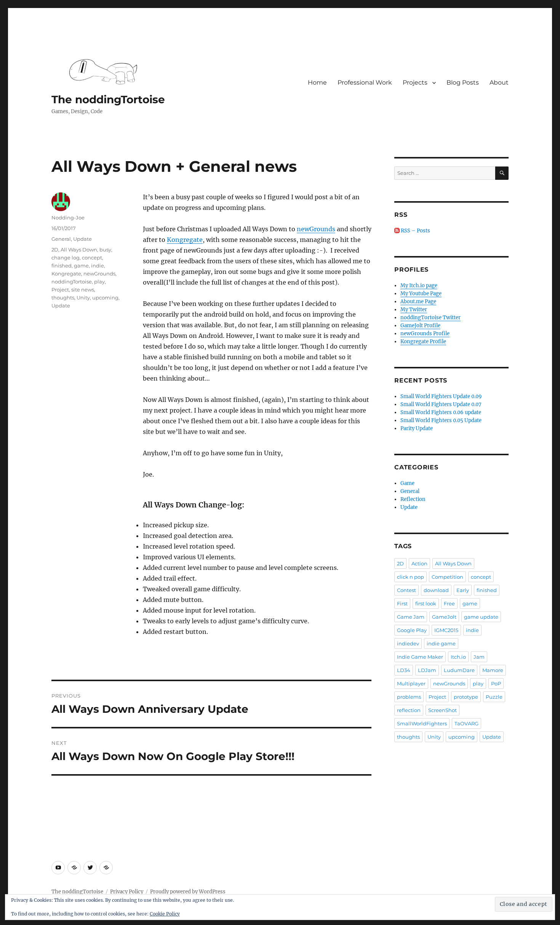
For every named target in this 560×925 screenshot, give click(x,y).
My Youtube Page (421, 293)
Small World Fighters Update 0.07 (441, 404)
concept (92, 257)
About (499, 82)
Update (82, 239)
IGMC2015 (446, 630)
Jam (479, 657)
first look (425, 603)
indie (97, 265)
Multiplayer (411, 683)
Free (449, 603)
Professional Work (365, 82)
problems (409, 697)
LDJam (427, 670)
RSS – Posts (415, 230)
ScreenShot (442, 710)
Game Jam (410, 617)
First (402, 603)
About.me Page (418, 301)
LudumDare (459, 670)
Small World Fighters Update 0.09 (441, 396)
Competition (447, 577)
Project (60, 289)
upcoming (105, 297)
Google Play (412, 630)
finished (61, 265)
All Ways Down (79, 249)
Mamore (492, 670)
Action (419, 563)
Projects (415, 82)
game (81, 265)
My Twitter (413, 309)
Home (317, 82)
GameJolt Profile (420, 325)
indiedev (408, 643)
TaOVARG (466, 723)
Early (462, 590)
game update (481, 617)
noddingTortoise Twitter (430, 317)
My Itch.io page (418, 285)
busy (105, 249)
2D (54, 249)
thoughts (62, 297)
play (99, 281)
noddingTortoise (71, 281)
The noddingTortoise (108, 99)
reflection (409, 710)
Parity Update (416, 428)
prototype (466, 697)
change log (65, 257)
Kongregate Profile (423, 341)
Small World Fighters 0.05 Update (441, 420)
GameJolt (444, 617)
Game (407, 483)
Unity (83, 297)
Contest (406, 590)
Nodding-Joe (68, 217)
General (61, 239)
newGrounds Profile (425, 333)
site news (82, 289)
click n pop (410, 577)
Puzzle (494, 697)
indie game (441, 643)
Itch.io (458, 657)
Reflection (413, 499)
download (436, 590)
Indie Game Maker (420, 657)
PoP (496, 683)
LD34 (403, 670)
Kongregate (185, 239)
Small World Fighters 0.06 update (440, 412)
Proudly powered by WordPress (188, 891)
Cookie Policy (165, 914)
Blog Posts (462, 82)
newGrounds (316, 229)
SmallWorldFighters (422, 723)
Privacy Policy (126, 891)
